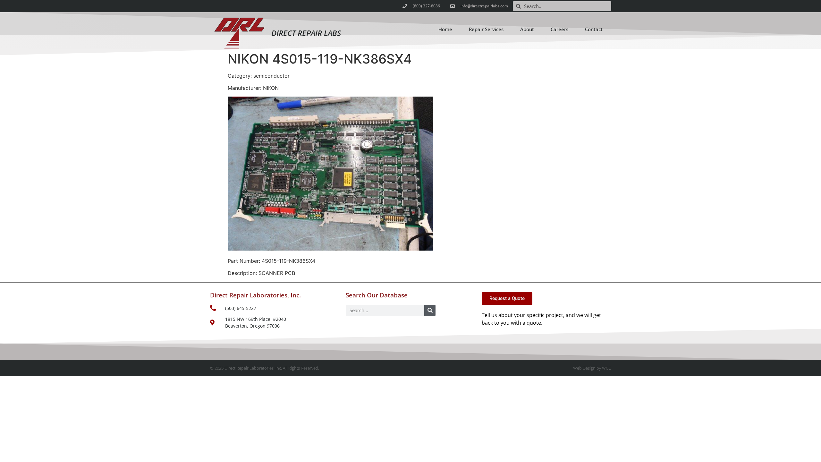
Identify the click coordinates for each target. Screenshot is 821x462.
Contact (594, 29)
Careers (559, 29)
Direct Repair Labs (306, 33)
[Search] (430, 310)
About (527, 29)
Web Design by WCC (592, 368)
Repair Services (486, 29)
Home (445, 29)
